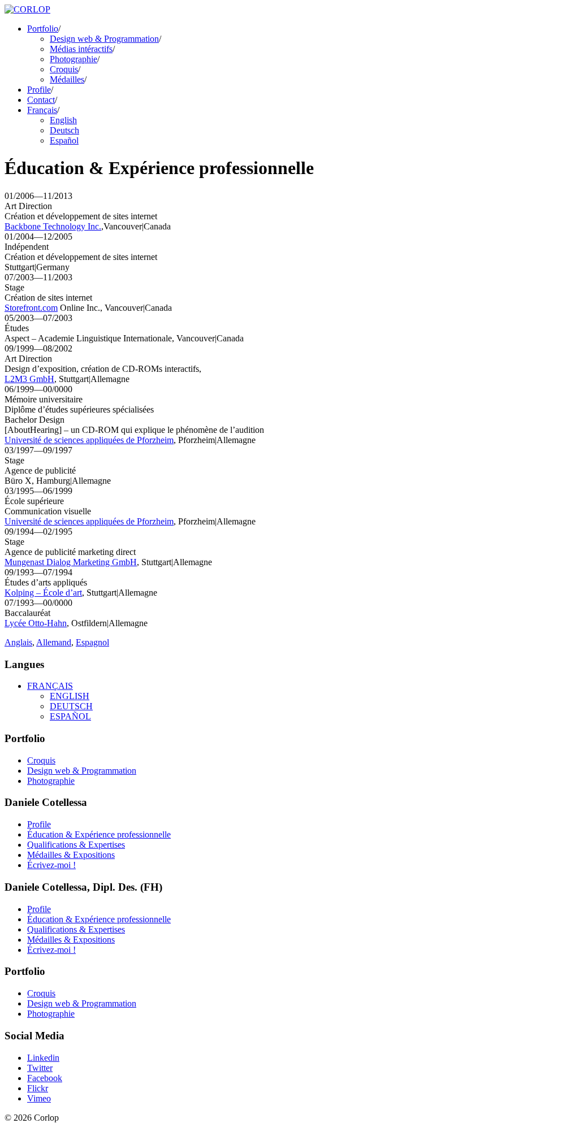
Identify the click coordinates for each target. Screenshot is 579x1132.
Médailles (67, 79)
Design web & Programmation (104, 39)
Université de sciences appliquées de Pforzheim (89, 440)
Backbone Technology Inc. (53, 226)
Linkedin (43, 1057)
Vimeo (39, 1098)
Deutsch (64, 130)
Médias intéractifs (81, 49)
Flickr (37, 1088)
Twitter (40, 1068)
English (63, 120)
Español (64, 140)
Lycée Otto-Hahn (36, 623)
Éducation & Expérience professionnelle (99, 834)
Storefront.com (31, 308)
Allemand (53, 642)
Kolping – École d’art (43, 592)
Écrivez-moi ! (51, 865)
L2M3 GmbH (29, 379)
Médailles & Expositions (71, 855)
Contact (41, 100)
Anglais (18, 642)
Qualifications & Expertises (76, 844)
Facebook (44, 1078)
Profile (39, 89)
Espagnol (92, 642)
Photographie (73, 59)
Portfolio (42, 28)
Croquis (64, 69)
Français (42, 110)
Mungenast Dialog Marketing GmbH (71, 562)
